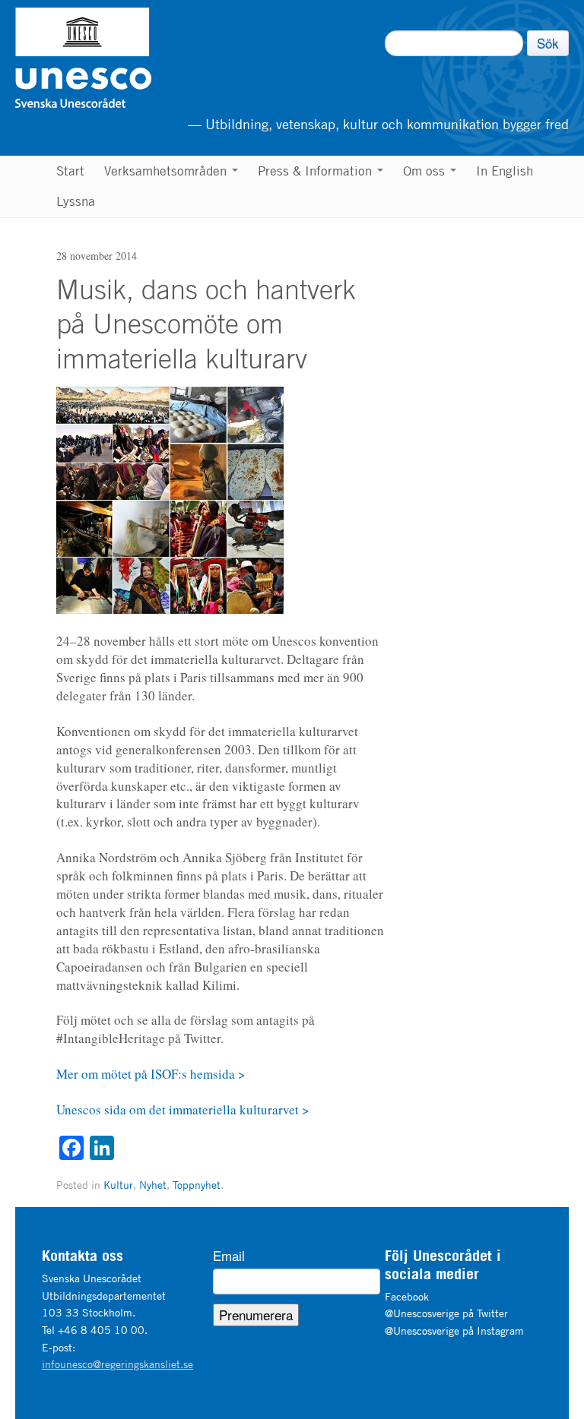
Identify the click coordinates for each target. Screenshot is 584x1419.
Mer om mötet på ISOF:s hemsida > (151, 1073)
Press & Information (317, 171)
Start (70, 171)
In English (504, 171)
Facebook (407, 1296)
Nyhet (153, 1184)
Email (229, 1256)
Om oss (426, 171)
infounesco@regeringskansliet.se (117, 1363)
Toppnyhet (197, 1184)
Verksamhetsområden (167, 171)
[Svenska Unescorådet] (160, 58)
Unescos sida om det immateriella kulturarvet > (182, 1109)
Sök (548, 42)
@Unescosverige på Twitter (446, 1313)
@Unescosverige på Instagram (454, 1330)
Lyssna (75, 201)
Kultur (118, 1184)
